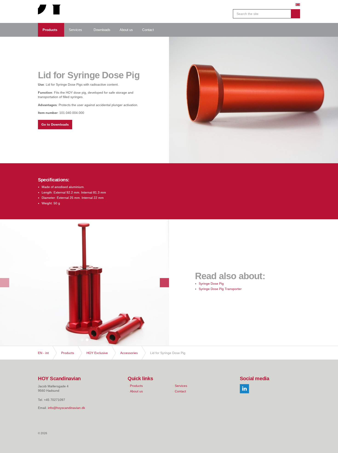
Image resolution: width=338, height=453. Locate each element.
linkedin (244, 388)
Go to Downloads (55, 124)
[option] (253, 100)
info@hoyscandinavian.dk (66, 408)
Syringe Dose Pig (211, 283)
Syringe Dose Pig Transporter (220, 289)
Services (75, 30)
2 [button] (87, 339)
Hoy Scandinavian (52, 11)
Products (50, 30)
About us (126, 30)
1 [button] (82, 339)
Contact (148, 30)
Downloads (102, 30)
